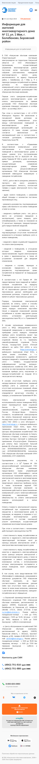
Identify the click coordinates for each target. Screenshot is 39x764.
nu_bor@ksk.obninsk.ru (10, 612)
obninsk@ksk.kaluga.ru (14, 639)
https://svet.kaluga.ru (28, 350)
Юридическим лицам (25, 3)
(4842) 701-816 (13, 664)
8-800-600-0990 (13, 684)
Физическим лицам (9, 3)
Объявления (25, 19)
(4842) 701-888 (13, 668)
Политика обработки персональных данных (18, 753)
